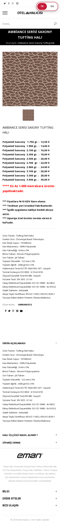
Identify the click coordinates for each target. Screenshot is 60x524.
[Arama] (55, 23)
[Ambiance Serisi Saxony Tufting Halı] (28, 115)
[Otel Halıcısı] (30, 13)
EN (52, 6)
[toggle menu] (5, 13)
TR (42, 6)
